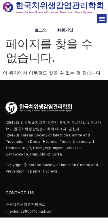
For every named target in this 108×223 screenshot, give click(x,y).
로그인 (41, 30)
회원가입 (65, 30)
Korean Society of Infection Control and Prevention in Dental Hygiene (54, 12)
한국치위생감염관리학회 (60, 5)
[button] (102, 18)
